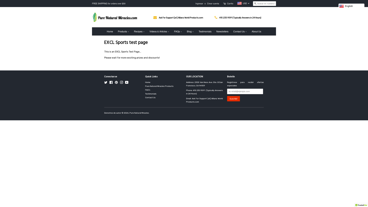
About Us (256, 31)
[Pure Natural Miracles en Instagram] (121, 83)
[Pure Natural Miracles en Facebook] (111, 83)
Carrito (230, 3)
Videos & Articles (159, 31)
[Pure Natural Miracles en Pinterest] (116, 83)
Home (110, 31)
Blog (189, 31)
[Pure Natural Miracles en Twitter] (105, 83)
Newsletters (222, 31)
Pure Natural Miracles (139, 113)
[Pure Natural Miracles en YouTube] (126, 83)
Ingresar (199, 3)
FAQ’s (147, 90)
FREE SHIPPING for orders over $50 (108, 3)
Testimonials (205, 31)
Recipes (138, 31)
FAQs (177, 31)
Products (123, 31)
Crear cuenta (213, 3)
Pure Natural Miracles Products (159, 86)
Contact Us (239, 31)
